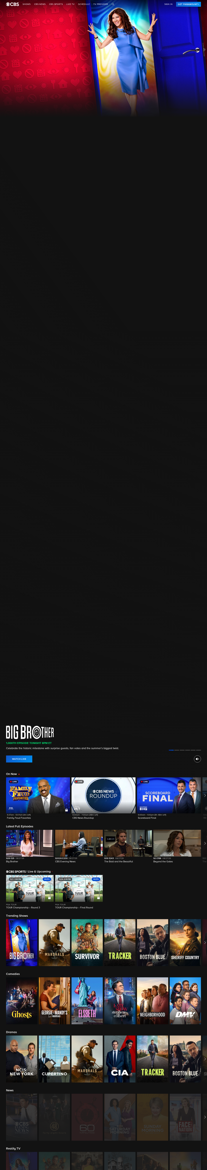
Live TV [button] (70, 4)
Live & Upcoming (39, 871)
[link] (188, 4)
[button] (38, 800)
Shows (27, 4)
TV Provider (100, 4)
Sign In (168, 4)
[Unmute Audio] (197, 758)
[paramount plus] (12, 4)
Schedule (84, 4)
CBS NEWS (39, 4)
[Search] (113, 4)
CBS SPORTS (56, 4)
